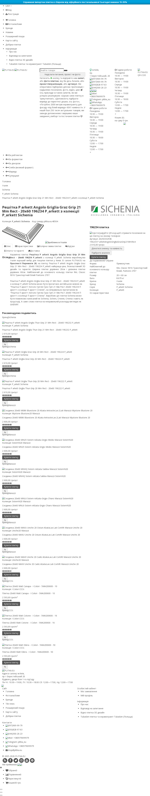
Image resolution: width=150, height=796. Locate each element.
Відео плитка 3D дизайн (21, 59)
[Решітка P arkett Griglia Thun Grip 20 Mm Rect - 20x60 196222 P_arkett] (75, 381)
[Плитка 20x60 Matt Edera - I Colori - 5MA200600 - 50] (75, 644)
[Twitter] (16, 760)
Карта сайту (12, 40)
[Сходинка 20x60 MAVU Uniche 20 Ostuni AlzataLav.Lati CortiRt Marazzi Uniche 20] (75, 527)
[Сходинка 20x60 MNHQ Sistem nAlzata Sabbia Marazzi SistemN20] (75, 469)
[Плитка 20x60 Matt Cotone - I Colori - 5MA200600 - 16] (75, 615)
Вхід (9, 10)
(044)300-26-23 (99, 87)
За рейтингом (15, 155)
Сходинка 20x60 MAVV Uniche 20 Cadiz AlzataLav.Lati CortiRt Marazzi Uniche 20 (40, 564)
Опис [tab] (8, 246)
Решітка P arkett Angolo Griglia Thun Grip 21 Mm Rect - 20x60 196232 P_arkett (39, 329)
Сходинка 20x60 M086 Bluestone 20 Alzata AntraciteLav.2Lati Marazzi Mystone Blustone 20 (46, 417)
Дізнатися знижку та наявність (107, 248)
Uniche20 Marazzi (20, 530)
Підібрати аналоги (101, 252)
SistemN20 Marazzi (21, 442)
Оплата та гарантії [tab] (14, 250)
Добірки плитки (13, 44)
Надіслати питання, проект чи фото (62, 74)
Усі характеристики (99, 292)
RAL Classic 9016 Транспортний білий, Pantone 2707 (131, 269)
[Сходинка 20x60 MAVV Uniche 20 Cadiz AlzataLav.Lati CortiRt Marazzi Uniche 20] (75, 557)
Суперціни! (14, 175)
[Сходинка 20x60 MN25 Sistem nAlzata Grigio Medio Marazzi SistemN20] (75, 439)
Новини (9, 32)
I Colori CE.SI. (18, 589)
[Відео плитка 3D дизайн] (120, 123)
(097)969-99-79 (99, 78)
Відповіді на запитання (20, 55)
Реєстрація (13, 14)
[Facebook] (10, 760)
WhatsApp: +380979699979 (97, 104)
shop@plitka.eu (15, 750)
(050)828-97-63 (99, 84)
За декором (14, 163)
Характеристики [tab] (25, 246)
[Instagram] (21, 760)
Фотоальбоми (15, 24)
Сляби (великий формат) (21, 167)
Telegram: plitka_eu (101, 99)
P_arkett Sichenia (20, 221)
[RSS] (5, 760)
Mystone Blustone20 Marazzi (26, 413)
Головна (11, 20)
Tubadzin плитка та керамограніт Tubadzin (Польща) (35, 64)
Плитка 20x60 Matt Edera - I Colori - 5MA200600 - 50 (27, 651)
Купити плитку (98, 257)
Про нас (13, 51)
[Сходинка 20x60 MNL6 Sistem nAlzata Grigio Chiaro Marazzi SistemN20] (75, 498)
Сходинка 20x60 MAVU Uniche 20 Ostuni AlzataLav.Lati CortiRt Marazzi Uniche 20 (41, 534)
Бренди (9, 28)
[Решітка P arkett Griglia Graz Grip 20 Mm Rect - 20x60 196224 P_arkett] (75, 351)
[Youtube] (26, 760)
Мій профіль (87, 695)
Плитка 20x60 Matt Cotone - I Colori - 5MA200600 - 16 (28, 622)
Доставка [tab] (35, 250)
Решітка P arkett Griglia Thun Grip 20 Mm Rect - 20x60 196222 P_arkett (36, 388)
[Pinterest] (32, 760)
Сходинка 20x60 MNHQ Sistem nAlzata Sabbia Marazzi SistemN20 (34, 476)
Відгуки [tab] (71, 246)
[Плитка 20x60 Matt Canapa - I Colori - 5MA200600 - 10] (75, 586)
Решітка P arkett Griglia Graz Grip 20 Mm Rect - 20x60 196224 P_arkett (36, 359)
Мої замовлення (89, 691)
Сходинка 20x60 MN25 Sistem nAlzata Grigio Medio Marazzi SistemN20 (36, 447)
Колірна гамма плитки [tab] (50, 246)
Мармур (13, 171)
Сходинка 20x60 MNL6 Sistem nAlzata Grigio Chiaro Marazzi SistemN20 (36, 505)
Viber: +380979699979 (97, 95)
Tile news (10, 703)
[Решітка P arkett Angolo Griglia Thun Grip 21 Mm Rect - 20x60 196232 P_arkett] (75, 322)
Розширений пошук (15, 36)
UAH (8, 5)
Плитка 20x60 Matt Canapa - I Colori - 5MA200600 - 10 (28, 593)
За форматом (15, 159)
